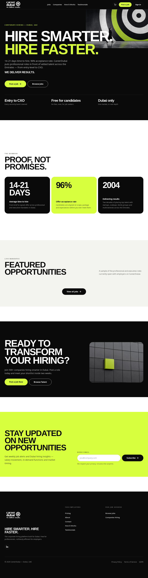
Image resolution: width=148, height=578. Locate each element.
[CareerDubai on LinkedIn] (7, 546)
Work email (83, 452)
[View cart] (115, 4)
